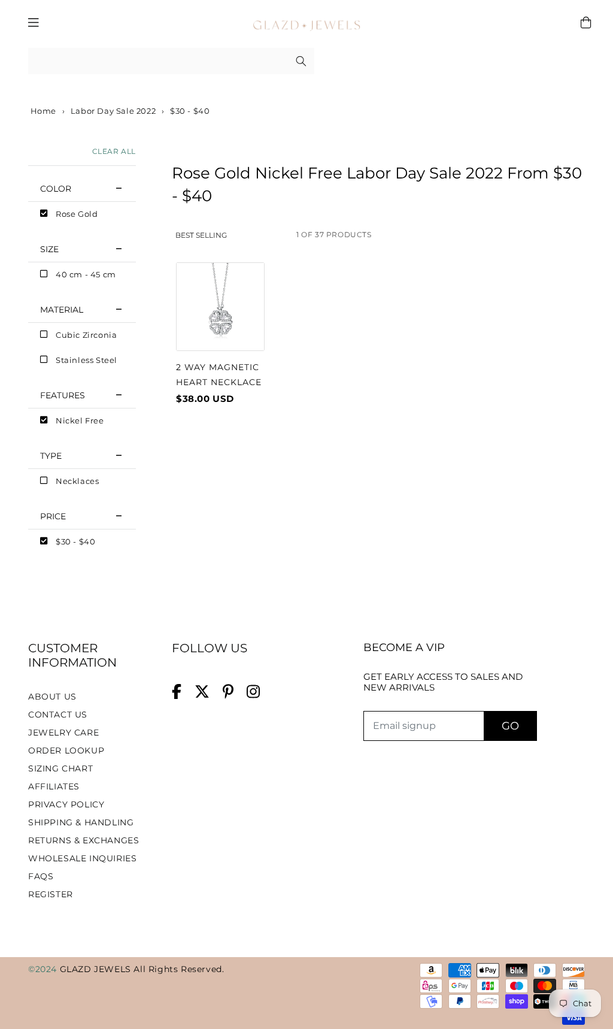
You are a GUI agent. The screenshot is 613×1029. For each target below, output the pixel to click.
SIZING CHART (60, 768)
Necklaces (77, 481)
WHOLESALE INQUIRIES (82, 858)
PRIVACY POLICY (66, 804)
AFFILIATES (54, 786)
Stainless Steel (86, 360)
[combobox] (171, 61)
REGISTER (50, 894)
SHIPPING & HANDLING (80, 822)
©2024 (44, 969)
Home (42, 111)
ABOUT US (52, 696)
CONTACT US (57, 714)
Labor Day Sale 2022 (113, 111)
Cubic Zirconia (86, 335)
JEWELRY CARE (63, 732)
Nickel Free (80, 420)
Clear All (114, 151)
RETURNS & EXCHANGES (83, 840)
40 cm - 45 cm (86, 274)
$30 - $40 (75, 541)
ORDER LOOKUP (66, 750)
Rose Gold (77, 214)
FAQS (40, 876)
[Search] (301, 61)
